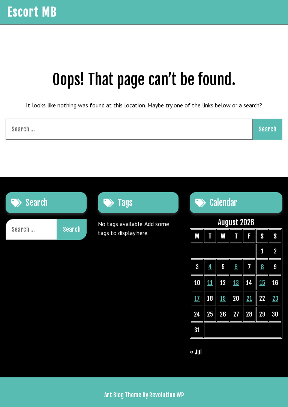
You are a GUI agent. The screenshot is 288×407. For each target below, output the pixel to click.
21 (249, 298)
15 (262, 282)
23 (275, 298)
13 (236, 282)
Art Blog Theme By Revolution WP (144, 395)
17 (197, 298)
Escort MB (32, 12)
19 (223, 298)
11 (210, 282)
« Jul (196, 352)
